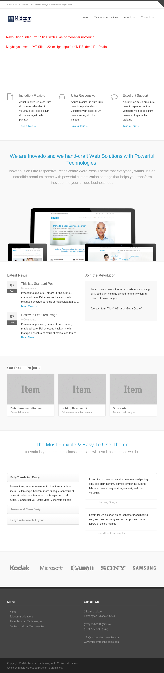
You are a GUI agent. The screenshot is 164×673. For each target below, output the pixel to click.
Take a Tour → (27, 126)
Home (84, 17)
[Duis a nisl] (133, 389)
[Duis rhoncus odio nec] (30, 389)
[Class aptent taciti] (113, 569)
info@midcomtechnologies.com (57, 4)
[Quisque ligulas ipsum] (82, 569)
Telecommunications (106, 17)
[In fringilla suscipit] (82, 389)
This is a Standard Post (37, 283)
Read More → (29, 306)
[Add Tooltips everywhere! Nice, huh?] (19, 569)
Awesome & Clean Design (26, 509)
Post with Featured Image (39, 315)
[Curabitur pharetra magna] (51, 569)
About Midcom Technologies (26, 621)
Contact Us (147, 17)
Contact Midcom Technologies (27, 626)
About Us (129, 17)
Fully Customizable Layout (27, 520)
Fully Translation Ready (25, 477)
